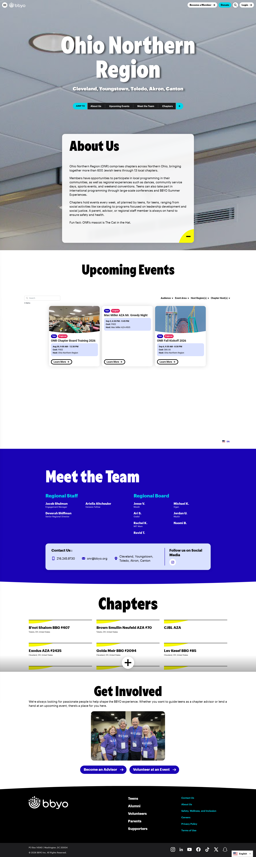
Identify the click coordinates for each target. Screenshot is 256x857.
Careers (185, 817)
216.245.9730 (66, 558)
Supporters (137, 828)
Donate (225, 4)
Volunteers (137, 813)
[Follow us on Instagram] (172, 562)
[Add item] (179, 106)
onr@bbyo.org (97, 558)
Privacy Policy (189, 823)
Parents (134, 821)
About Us (96, 106)
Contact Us (187, 797)
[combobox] (242, 853)
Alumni (134, 806)
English (243, 853)
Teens (133, 798)
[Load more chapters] (128, 663)
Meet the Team (145, 106)
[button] (4, 5)
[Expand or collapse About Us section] (186, 236)
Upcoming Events (119, 106)
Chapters (167, 106)
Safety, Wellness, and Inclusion (198, 810)
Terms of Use (188, 830)
